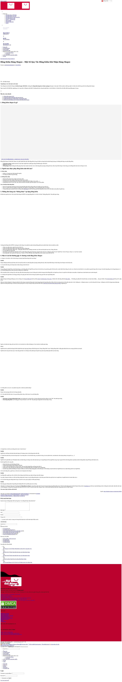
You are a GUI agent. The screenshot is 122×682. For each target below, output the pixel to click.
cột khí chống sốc (110, 278)
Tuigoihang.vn (87, 486)
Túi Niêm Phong (6, 48)
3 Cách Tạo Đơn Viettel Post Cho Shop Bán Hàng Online (14, 559)
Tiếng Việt (105, 0)
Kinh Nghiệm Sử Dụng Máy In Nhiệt (10, 532)
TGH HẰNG (18, 65)
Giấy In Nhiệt (8, 20)
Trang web (3, 517)
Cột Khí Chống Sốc (10, 21)
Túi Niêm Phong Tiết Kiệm (11, 15)
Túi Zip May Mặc (6, 50)
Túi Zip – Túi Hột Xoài (10, 19)
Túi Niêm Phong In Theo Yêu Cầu (13, 17)
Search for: (3, 524)
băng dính (68, 278)
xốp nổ (38, 278)
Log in (10, 678)
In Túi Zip (8, 53)
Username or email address (6, 673)
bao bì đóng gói (28, 278)
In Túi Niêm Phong (9, 52)
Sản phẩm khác (6, 539)
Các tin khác (5, 528)
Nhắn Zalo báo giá (4, 645)
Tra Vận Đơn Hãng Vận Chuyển (9, 533)
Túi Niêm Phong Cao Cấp (11, 16)
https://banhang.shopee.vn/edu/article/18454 (112, 491)
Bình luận (3, 510)
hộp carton (49, 278)
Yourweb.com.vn (24, 646)
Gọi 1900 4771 (11, 645)
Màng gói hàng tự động (14, 644)
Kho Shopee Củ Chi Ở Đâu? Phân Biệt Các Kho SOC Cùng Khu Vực (17, 548)
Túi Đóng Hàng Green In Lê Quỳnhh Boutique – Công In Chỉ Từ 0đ (14, 494)
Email (2, 514)
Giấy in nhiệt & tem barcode (34, 644)
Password (3, 675)
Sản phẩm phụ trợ (45, 644)
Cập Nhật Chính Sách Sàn (8, 529)
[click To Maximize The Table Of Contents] (1, 90)
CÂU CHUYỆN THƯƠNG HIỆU (10, 55)
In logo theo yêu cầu (54, 644)
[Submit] (1, 525)
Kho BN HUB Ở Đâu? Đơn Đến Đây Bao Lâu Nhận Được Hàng (16, 555)
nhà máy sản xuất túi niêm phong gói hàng (52, 283)
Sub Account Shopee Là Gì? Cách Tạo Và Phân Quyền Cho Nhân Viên (17, 562)
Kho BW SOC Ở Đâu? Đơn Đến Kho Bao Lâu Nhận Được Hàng (16, 552)
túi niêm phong (44, 278)
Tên (1, 512)
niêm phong (26, 188)
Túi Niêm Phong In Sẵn (10, 18)
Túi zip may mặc (24, 644)
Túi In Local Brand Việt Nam (9, 534)
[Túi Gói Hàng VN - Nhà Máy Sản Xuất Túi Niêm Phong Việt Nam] (15, 9)
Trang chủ (5, 47)
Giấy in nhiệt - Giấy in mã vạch (9, 538)
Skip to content (4, 1)
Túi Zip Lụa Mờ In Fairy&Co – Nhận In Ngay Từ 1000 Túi (13, 495)
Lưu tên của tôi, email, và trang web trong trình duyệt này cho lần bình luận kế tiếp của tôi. (20, 519)
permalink (38, 493)
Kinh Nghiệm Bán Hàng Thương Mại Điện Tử (8, 58)
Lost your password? (5, 680)
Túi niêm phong (5, 644)
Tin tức (7, 23)
